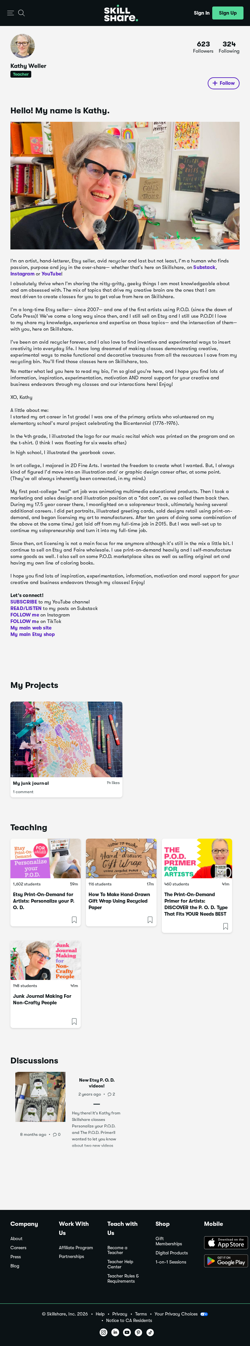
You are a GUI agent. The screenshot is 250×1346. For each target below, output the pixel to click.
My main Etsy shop (32, 634)
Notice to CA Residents (129, 1320)
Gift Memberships (169, 1241)
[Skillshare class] (45, 858)
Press (15, 1256)
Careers (18, 1247)
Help (100, 1314)
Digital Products (172, 1253)
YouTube (51, 274)
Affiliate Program (76, 1247)
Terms (141, 1314)
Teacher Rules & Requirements (123, 1279)
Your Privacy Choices (176, 1313)
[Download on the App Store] (222, 1243)
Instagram (22, 274)
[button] (11, 13)
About (16, 1238)
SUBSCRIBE (23, 602)
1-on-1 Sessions (171, 1262)
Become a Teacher (117, 1250)
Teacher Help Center (120, 1264)
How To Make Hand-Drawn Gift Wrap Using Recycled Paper (119, 901)
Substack (204, 267)
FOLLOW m (23, 621)
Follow (227, 83)
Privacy (119, 1314)
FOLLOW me (24, 615)
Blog (14, 1265)
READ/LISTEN (26, 608)
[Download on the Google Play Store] (222, 1261)
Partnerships (71, 1256)
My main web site (30, 628)
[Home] (121, 13)
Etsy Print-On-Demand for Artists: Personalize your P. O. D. (44, 901)
